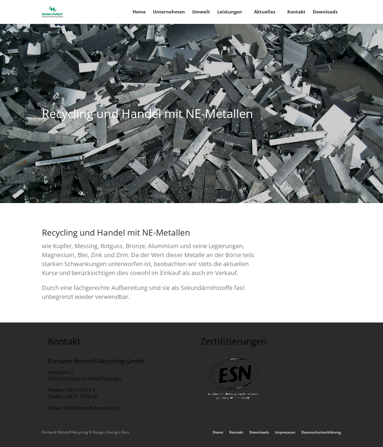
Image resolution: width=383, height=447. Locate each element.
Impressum (285, 432)
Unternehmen (169, 12)
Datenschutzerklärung (321, 432)
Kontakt (296, 12)
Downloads (325, 12)
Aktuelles (264, 12)
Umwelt (201, 12)
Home (139, 12)
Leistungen (229, 12)
